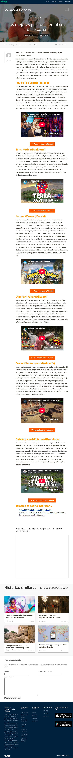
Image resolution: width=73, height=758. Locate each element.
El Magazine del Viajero (17, 9)
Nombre (7, 671)
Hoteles (54, 1)
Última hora (24, 712)
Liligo (8, 650)
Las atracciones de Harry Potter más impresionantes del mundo (42, 512)
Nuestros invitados (24, 730)
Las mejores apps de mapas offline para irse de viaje (53, 646)
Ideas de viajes (43, 35)
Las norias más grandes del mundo (31, 515)
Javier (35, 17)
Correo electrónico (45, 671)
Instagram (46, 716)
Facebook (46, 711)
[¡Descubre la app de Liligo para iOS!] (63, 715)
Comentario (8, 677)
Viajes (47, 1)
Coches (60, 1)
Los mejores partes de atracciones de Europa (35, 509)
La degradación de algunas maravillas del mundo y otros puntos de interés (17, 647)
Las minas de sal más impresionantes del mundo (49, 616)
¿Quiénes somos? (24, 740)
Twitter (45, 713)
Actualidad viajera (30, 35)
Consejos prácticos (24, 721)
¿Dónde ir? (67, 1)
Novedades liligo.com (24, 735)
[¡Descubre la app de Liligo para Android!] (63, 724)
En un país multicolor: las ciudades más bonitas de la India (19, 616)
